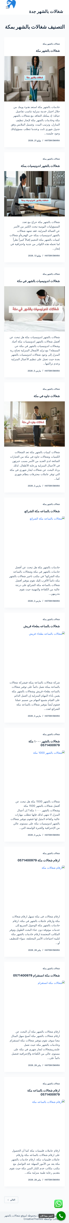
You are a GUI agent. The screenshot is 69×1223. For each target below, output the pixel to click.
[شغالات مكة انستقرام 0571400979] (34, 1003)
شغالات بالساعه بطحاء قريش (41, 626)
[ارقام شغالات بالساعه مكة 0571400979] (34, 1122)
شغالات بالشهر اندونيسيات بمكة (40, 166)
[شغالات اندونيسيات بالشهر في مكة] (34, 309)
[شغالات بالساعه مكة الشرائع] (34, 539)
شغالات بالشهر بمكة (51, 44)
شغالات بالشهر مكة (48, 50)
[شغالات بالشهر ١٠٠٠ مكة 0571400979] (34, 773)
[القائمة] (7, 7)
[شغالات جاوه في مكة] (34, 424)
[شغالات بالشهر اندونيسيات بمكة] (34, 193)
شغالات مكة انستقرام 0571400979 (36, 975)
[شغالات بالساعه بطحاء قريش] (34, 654)
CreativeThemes (33, 1218)
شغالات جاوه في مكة (47, 396)
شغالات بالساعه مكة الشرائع (42, 511)
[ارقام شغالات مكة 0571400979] (34, 888)
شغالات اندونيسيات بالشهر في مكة (38, 281)
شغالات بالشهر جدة (46, 11)
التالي (12, 1199)
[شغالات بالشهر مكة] (34, 78)
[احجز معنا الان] (61, 1215)
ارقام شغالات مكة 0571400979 (39, 860)
